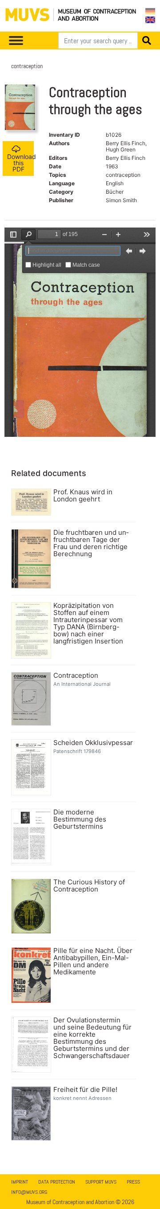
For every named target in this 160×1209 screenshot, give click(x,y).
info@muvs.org (29, 1192)
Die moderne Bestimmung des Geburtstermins (79, 819)
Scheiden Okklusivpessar (93, 742)
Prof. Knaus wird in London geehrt (82, 495)
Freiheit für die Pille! (85, 1089)
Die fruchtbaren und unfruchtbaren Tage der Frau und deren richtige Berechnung (90, 543)
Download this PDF (20, 163)
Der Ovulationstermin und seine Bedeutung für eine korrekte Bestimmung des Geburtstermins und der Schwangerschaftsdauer (92, 1038)
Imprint (19, 1181)
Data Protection (56, 1181)
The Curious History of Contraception (89, 886)
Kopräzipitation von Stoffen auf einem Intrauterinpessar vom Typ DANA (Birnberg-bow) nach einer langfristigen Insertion (88, 623)
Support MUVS (100, 1181)
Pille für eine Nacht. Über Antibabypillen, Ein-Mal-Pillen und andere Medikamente (92, 961)
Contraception (75, 675)
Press (133, 1181)
